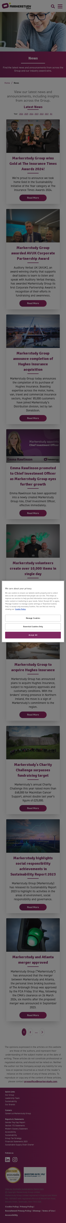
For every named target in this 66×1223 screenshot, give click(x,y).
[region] (33, 611)
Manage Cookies (33, 618)
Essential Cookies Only (33, 626)
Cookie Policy (20, 609)
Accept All (33, 635)
